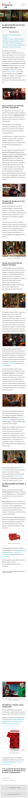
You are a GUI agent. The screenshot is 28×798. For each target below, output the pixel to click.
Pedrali (7, 556)
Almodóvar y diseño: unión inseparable (12, 43)
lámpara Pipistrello (10, 363)
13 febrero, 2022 (6, 778)
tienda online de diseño (8, 762)
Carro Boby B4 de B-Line (15, 721)
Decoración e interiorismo (9, 780)
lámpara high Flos (17, 476)
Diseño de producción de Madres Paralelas (13, 41)
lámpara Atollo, (12, 71)
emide (5, 721)
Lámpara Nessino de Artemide (11, 723)
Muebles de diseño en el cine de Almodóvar (13, 39)
